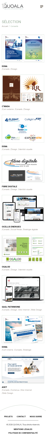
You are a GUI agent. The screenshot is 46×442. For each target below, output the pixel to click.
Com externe (8, 109)
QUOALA (17, 425)
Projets (8, 416)
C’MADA (6, 106)
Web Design (36, 310)
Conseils (5, 69)
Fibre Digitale (9, 186)
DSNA (4, 66)
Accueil (5, 26)
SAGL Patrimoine (11, 307)
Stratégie (27, 350)
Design (14, 69)
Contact (21, 416)
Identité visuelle (25, 149)
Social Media (16, 229)
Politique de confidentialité (23, 433)
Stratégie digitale (30, 229)
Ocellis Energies (11, 226)
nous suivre (36, 416)
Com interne (7, 350)
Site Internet (24, 310)
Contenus (15, 390)
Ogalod (6, 267)
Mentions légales (23, 429)
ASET (4, 387)
